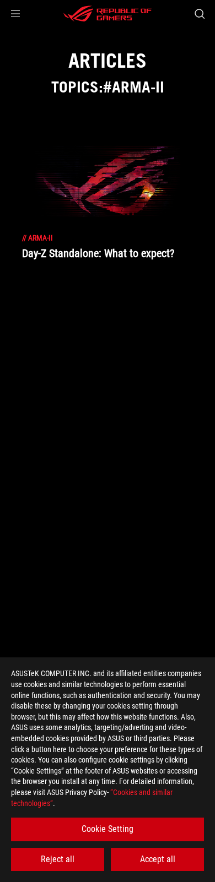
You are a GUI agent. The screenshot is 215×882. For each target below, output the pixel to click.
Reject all (57, 859)
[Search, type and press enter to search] (199, 14)
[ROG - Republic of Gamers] (107, 14)
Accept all (157, 859)
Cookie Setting (107, 829)
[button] (15, 13)
